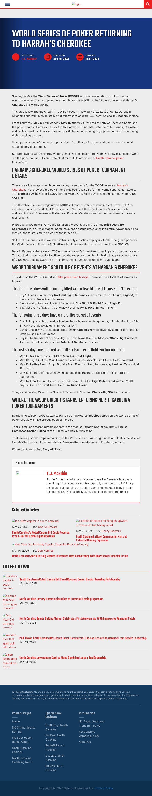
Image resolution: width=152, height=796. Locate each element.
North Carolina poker (110, 158)
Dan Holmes (46, 550)
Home (16, 721)
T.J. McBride (29, 59)
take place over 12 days (73, 277)
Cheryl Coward (48, 527)
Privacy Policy (104, 788)
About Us (85, 741)
